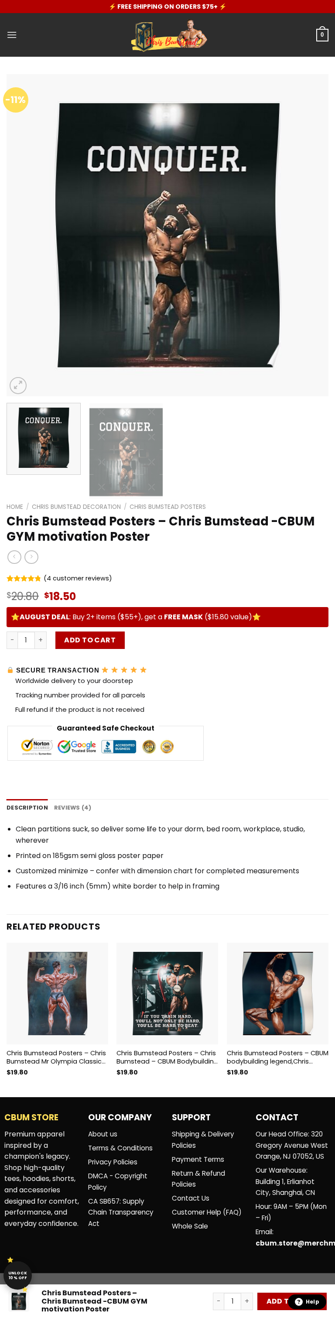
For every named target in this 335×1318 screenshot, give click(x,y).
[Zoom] (18, 385)
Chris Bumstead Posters (168, 507)
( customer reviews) (78, 578)
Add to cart (90, 640)
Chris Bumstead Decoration (76, 507)
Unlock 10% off (17, 1275)
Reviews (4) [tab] (73, 807)
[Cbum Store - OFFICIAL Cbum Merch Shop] (167, 35)
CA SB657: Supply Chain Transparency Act (121, 1212)
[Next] (311, 235)
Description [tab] (27, 807)
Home (15, 507)
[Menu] (12, 34)
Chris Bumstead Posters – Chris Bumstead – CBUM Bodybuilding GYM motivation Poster (167, 1057)
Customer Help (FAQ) (207, 1212)
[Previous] (24, 235)
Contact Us (190, 1198)
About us (102, 1134)
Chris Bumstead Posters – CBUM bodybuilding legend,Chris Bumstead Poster (277, 1057)
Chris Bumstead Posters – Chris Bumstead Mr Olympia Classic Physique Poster (56, 1057)
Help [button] (312, 1301)
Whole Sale (190, 1226)
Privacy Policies (112, 1162)
